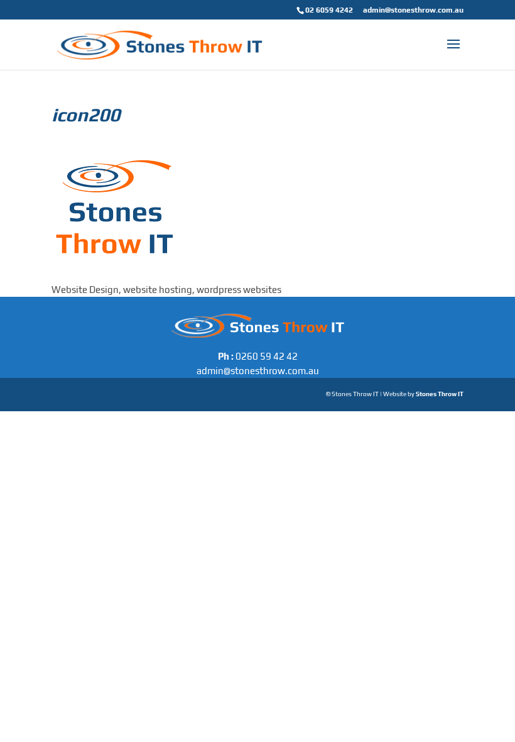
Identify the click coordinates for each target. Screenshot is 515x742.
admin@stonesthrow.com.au (413, 10)
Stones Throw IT (440, 393)
